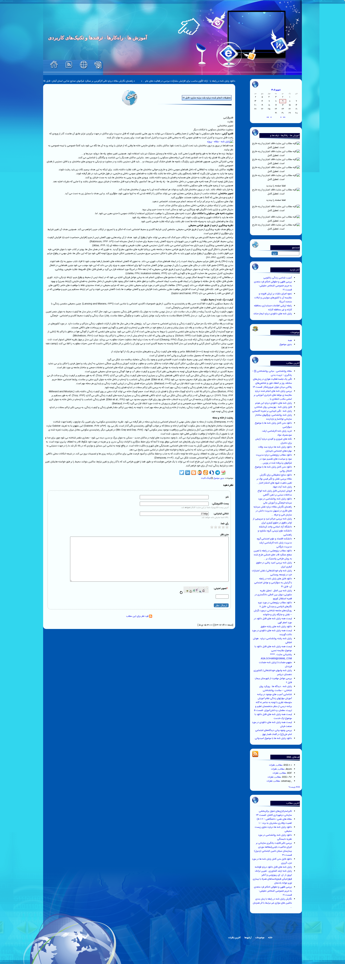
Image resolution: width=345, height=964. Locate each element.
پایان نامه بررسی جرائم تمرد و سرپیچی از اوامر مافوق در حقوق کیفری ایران (272, 521)
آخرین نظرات (234, 938)
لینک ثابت (206, 478)
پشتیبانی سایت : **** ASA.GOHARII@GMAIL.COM (276, 656)
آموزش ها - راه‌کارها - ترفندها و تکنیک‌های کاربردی (284, 137)
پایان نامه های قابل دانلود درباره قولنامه (273, 867)
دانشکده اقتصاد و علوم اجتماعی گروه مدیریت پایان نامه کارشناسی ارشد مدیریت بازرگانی (274, 543)
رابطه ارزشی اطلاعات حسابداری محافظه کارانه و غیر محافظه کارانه (273, 308)
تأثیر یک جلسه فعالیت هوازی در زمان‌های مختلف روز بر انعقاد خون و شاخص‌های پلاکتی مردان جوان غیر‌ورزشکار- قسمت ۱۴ (272, 383)
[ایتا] (205, 472)
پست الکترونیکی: (220, 504)
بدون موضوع (286, 344)
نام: (227, 497)
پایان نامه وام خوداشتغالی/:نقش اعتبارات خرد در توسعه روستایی (272, 573)
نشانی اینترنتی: (221, 514)
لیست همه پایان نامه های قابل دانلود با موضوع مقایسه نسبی (273, 649)
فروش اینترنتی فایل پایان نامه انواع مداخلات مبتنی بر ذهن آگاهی (275, 493)
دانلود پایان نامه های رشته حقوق (276, 627)
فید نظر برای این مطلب (137, 616)
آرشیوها (248, 938)
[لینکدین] (187, 472)
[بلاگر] (193, 472)
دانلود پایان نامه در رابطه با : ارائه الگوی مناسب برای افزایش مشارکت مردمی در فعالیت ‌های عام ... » (188, 81)
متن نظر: (224, 535)
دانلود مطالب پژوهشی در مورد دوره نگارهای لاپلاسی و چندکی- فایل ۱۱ (275, 605)
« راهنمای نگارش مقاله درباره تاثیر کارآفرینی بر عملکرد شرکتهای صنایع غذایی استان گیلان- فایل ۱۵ (89, 81)
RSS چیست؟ (294, 787)
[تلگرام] (217, 472)
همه (290, 340)
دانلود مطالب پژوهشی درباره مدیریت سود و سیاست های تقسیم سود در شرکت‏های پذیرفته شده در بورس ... (274, 459)
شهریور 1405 (276, 90)
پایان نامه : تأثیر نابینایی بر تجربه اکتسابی (272, 411)
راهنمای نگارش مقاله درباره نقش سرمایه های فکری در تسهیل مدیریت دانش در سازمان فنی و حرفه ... (273, 511)
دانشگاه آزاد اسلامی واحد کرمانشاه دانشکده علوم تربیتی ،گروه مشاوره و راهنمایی (275, 531)
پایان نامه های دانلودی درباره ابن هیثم (273, 403)
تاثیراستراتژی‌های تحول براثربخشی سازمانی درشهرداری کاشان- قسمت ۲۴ (274, 813)
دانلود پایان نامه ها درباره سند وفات (275, 447)
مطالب (279, 765)
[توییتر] (181, 472)
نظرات (272, 765)
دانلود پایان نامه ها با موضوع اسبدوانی (273, 738)
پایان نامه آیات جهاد (282, 487)
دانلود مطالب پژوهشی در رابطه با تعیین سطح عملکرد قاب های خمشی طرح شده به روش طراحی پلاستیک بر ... (273, 555)
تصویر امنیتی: (220, 588)
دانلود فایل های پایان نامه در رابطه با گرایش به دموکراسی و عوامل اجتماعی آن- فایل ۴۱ (273, 583)
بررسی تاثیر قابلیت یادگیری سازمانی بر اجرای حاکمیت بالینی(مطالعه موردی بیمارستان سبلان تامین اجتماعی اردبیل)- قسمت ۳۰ (273, 849)
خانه (270, 938)
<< (284, 117)
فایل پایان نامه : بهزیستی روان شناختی (273, 407)
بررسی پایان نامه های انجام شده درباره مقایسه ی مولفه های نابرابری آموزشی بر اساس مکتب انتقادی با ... (273, 395)
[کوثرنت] (223, 472)
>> (268, 117)
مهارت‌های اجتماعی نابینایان (278, 451)
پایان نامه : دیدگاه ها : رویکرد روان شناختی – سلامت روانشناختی (275, 688)
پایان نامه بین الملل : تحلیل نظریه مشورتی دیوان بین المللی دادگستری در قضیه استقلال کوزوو (273, 595)
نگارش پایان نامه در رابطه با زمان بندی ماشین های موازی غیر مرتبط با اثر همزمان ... (272, 903)
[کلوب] (199, 472)
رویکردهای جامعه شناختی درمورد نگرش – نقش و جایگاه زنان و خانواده (273, 613)
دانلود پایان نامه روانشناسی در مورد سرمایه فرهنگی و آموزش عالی (275, 501)
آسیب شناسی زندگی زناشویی (277, 278)
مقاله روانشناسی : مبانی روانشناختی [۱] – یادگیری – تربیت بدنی (272, 373)
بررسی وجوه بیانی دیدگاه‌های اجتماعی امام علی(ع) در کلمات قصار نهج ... (273, 732)
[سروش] (211, 472)
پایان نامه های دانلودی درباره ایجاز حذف (272, 314)
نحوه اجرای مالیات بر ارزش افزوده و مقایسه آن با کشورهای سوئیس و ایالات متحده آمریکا (273, 298)
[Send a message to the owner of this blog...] (84, 64)
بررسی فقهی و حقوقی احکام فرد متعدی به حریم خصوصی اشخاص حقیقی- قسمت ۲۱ (273, 286)
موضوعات (259, 938)
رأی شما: (224, 524)
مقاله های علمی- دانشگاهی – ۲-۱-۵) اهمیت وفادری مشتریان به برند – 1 (274, 821)
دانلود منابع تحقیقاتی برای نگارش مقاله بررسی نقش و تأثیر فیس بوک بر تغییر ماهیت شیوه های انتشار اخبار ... (274, 479)
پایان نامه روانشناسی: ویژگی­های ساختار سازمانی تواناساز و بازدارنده (273, 417)
